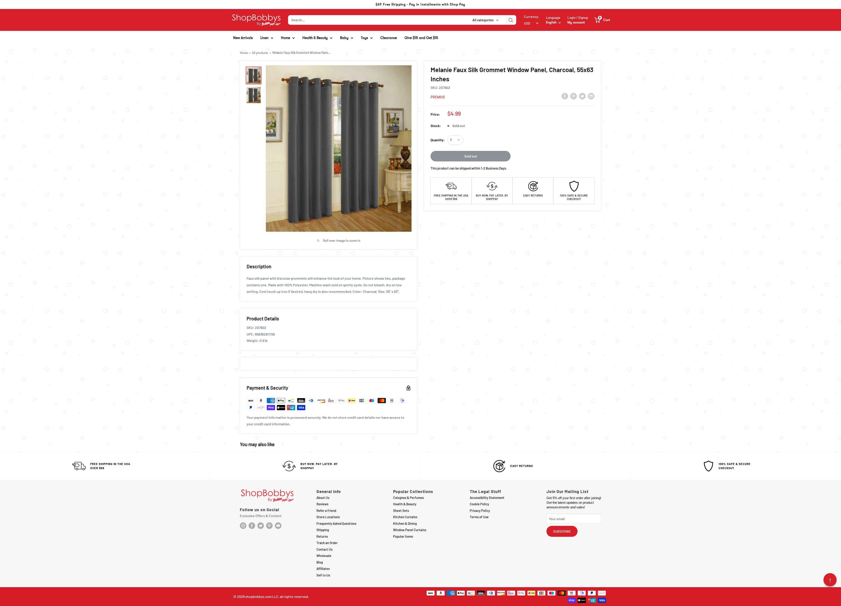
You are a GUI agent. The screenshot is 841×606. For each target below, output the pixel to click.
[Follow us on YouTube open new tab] (278, 525)
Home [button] (285, 37)
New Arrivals (243, 37)
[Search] (510, 20)
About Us (322, 498)
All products (260, 53)
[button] (602, 20)
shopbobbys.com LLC (261, 596)
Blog (319, 562)
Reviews (322, 504)
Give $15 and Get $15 (421, 37)
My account (576, 22)
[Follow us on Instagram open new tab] (243, 525)
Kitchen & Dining (405, 523)
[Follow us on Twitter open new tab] (260, 525)
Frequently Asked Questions (336, 523)
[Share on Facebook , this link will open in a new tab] (565, 95)
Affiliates (323, 569)
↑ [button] (830, 580)
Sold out (470, 156)
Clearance (388, 37)
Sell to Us (323, 575)
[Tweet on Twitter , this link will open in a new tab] (582, 95)
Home (244, 53)
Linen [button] (264, 37)
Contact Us (324, 549)
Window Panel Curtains (409, 530)
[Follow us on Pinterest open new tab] (269, 525)
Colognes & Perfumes (408, 498)
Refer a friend (326, 510)
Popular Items (403, 536)
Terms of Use (479, 517)
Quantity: (438, 140)
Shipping (322, 530)
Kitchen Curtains (405, 517)
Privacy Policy (480, 510)
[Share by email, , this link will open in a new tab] (591, 95)
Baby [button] (344, 37)
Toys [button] (364, 37)
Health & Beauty (404, 504)
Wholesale (323, 556)
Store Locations (328, 517)
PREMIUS (438, 97)
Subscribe (562, 531)
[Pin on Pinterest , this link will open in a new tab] (573, 95)
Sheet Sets (401, 510)
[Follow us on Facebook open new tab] (252, 525)
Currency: (531, 16)
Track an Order (327, 543)
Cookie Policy (479, 504)
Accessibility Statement (487, 498)
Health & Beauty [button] (315, 37)
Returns (322, 536)
